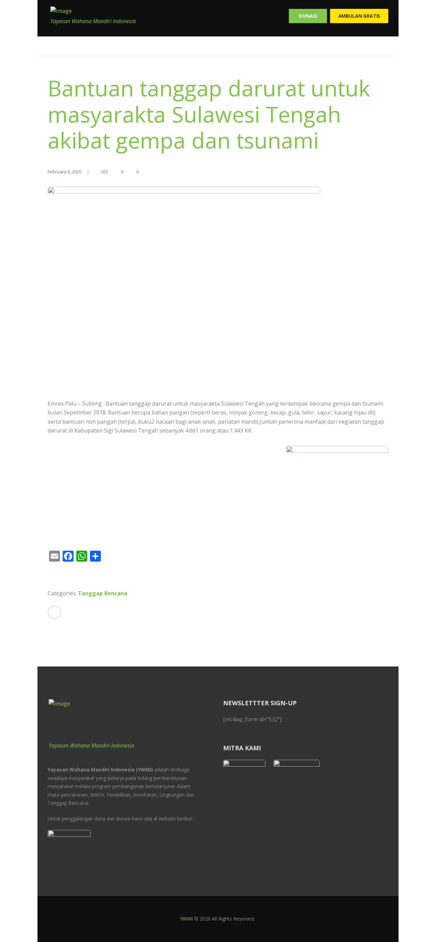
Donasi (308, 16)
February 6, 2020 (64, 172)
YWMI (186, 918)
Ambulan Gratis (359, 16)
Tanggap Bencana (102, 593)
